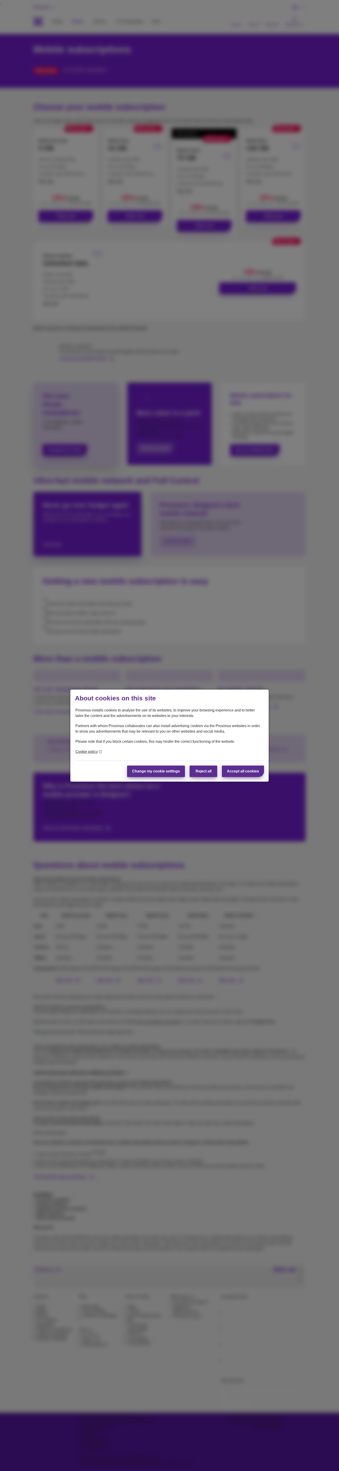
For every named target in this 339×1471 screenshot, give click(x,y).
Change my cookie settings (156, 771)
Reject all (203, 771)
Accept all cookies (243, 771)
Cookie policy (86, 752)
